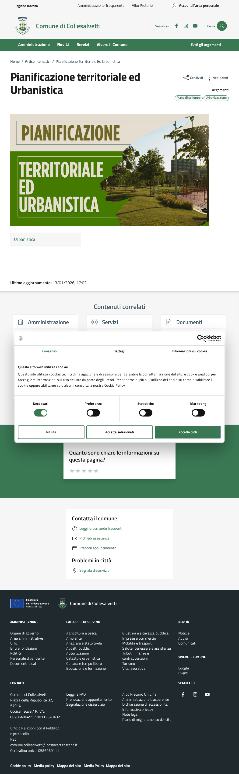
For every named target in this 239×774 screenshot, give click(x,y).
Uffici (14, 643)
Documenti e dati (23, 663)
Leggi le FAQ (76, 694)
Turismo (128, 663)
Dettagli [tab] (119, 351)
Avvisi (183, 638)
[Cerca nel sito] (222, 26)
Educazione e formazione (86, 668)
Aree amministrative (26, 638)
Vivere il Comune (112, 44)
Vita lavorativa (133, 668)
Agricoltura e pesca (81, 633)
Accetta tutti (188, 432)
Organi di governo (24, 633)
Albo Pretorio (142, 5)
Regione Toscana (26, 5)
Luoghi (183, 668)
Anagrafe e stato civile (84, 643)
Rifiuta (51, 432)
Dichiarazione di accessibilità (145, 704)
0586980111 (48, 750)
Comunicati (187, 643)
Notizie (184, 633)
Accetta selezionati (119, 432)
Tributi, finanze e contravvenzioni (135, 655)
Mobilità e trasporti (137, 643)
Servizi (83, 44)
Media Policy (94, 765)
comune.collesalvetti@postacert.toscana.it (43, 745)
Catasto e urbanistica (83, 658)
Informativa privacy (137, 709)
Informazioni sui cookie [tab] (189, 351)
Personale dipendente (27, 658)
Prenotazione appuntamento (89, 699)
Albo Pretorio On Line (139, 694)
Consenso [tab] (49, 351)
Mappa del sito (69, 765)
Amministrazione (34, 44)
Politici (15, 653)
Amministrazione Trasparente (100, 5)
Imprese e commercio (139, 638)
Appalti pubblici (78, 648)
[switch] (93, 413)
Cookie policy (20, 765)
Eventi (183, 673)
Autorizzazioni (77, 653)
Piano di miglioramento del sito (146, 719)
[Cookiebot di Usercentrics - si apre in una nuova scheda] (200, 338)
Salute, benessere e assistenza (146, 648)
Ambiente (74, 638)
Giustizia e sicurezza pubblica (145, 633)
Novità (63, 44)
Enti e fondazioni (23, 648)
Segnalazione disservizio (85, 704)
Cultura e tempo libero (84, 663)
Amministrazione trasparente (145, 699)
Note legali (130, 714)
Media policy (44, 765)
